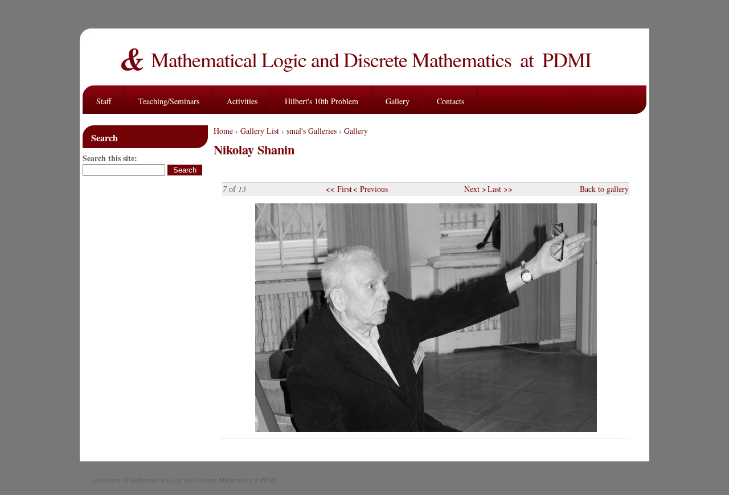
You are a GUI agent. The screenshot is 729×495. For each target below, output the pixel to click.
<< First (339, 188)
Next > (475, 188)
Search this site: (110, 158)
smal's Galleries (311, 130)
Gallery (397, 101)
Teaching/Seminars (168, 101)
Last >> (500, 188)
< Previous (370, 188)
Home (223, 130)
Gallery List (259, 130)
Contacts (450, 101)
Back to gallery (604, 188)
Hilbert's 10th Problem (321, 101)
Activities (242, 101)
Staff (103, 101)
